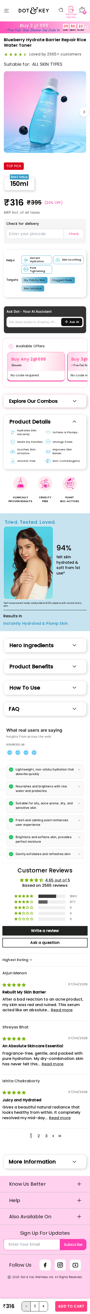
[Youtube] (75, 1265)
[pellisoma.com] (17, 752)
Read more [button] (61, 1010)
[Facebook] (45, 1265)
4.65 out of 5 (57, 880)
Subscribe (73, 1244)
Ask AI (74, 322)
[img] (14, 985)
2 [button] (38, 1136)
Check (74, 234)
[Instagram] (60, 1265)
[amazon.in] (26, 752)
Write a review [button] (45, 930)
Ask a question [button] (45, 942)
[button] (45, 772)
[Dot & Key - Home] (33, 10)
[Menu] (6, 10)
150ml (19, 184)
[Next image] (84, 112)
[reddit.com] (34, 752)
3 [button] (46, 1136)
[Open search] (60, 10)
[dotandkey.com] (9, 752)
